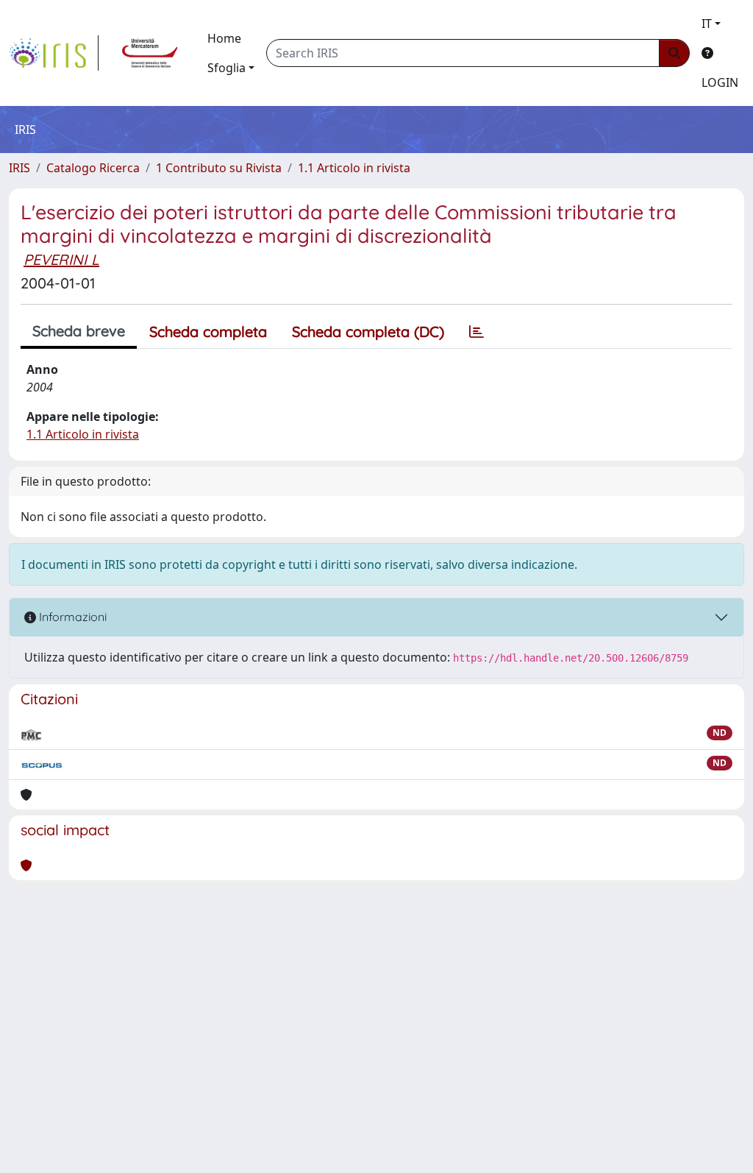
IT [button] (707, 23)
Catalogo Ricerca (93, 168)
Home (224, 38)
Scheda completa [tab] (208, 331)
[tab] (476, 331)
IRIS (19, 168)
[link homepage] (54, 53)
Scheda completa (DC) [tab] (368, 331)
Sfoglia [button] (226, 68)
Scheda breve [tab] (78, 331)
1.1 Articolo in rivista (354, 168)
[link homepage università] (150, 53)
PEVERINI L (61, 259)
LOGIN (720, 82)
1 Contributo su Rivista (219, 168)
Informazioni (71, 616)
